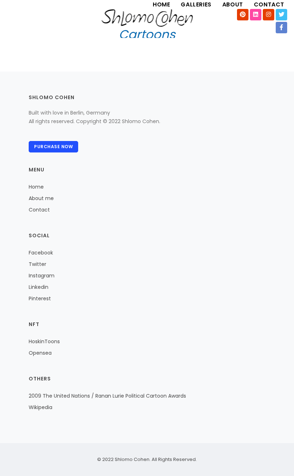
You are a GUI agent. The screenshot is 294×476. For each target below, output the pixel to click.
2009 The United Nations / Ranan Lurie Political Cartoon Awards (107, 395)
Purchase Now (53, 147)
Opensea (40, 352)
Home (36, 186)
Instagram (41, 275)
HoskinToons (44, 341)
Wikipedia (40, 407)
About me (41, 198)
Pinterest (40, 298)
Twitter (37, 264)
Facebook (41, 252)
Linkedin (38, 287)
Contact (39, 209)
